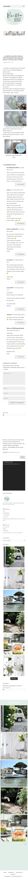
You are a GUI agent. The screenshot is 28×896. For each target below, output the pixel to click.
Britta (6, 62)
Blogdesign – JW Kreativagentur (13, 876)
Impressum (11, 872)
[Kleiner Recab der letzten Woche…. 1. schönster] (14, 556)
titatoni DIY (10, 288)
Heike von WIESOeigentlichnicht (15, 328)
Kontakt (13, 874)
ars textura (10, 260)
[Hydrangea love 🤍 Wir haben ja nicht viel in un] (14, 578)
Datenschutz (19, 872)
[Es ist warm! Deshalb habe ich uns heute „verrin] (14, 643)
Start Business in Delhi (13, 167)
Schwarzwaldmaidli (12, 229)
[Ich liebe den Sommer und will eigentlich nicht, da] (14, 622)
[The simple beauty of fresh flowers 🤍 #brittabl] (14, 665)
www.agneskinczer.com (14, 452)
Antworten (20, 184)
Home (5, 872)
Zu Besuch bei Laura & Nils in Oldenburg (12, 532)
